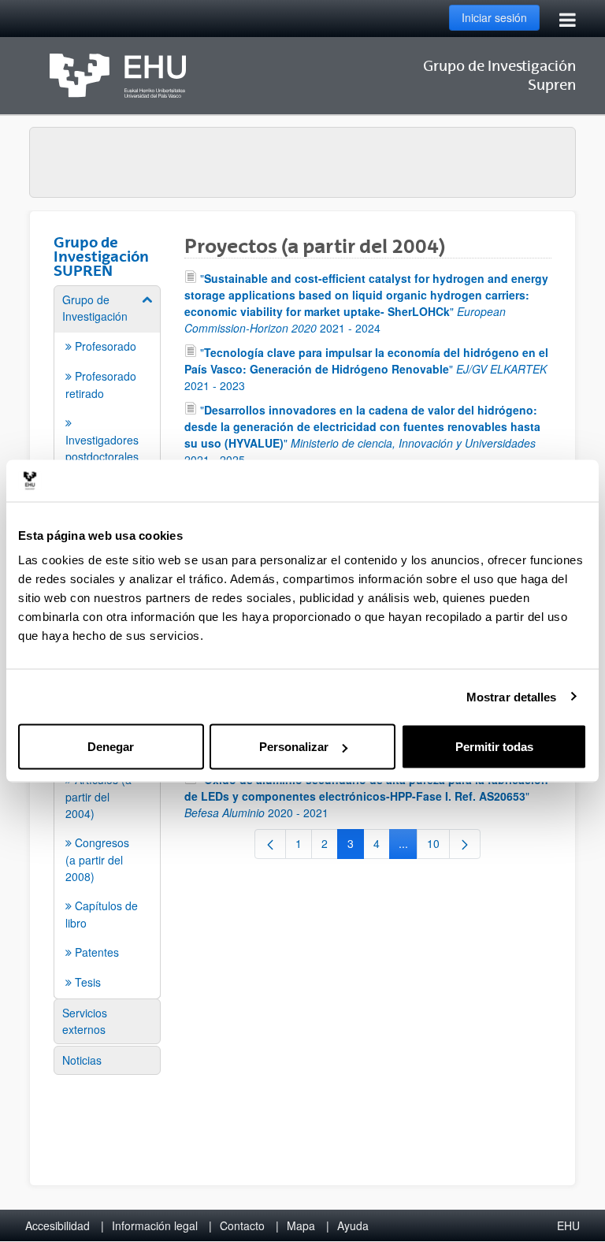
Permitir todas (494, 746)
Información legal (155, 1225)
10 (438, 846)
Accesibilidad (57, 1225)
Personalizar (293, 746)
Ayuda (353, 1225)
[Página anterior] (270, 844)
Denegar (110, 746)
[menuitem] (107, 424)
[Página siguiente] (465, 844)
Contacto (242, 1225)
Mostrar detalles (511, 696)
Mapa (301, 1225)
